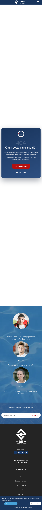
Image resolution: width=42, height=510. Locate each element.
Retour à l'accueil (21, 166)
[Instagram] (19, 452)
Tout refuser (23, 504)
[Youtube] (15, 452)
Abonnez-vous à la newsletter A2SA (21, 407)
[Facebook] (23, 452)
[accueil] (21, 438)
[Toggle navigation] (37, 2)
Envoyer (35, 415)
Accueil (21, 476)
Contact (21, 494)
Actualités (21, 490)
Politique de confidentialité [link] (23, 507)
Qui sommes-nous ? (21, 481)
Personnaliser (35, 504)
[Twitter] (26, 452)
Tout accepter (11, 504)
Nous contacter (21, 172)
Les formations (21, 485)
